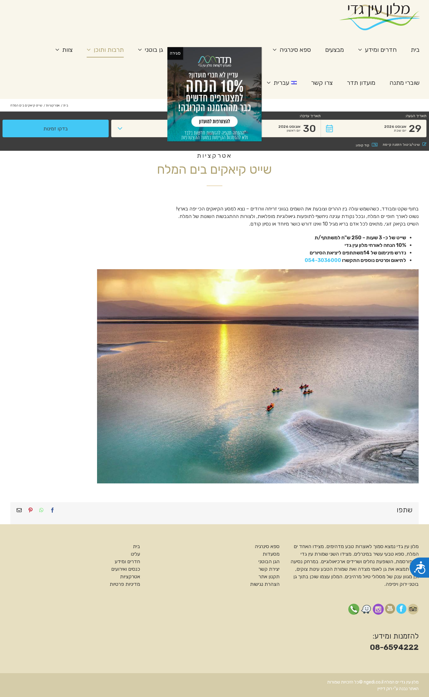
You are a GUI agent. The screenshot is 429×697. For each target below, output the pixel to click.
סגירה (175, 53)
